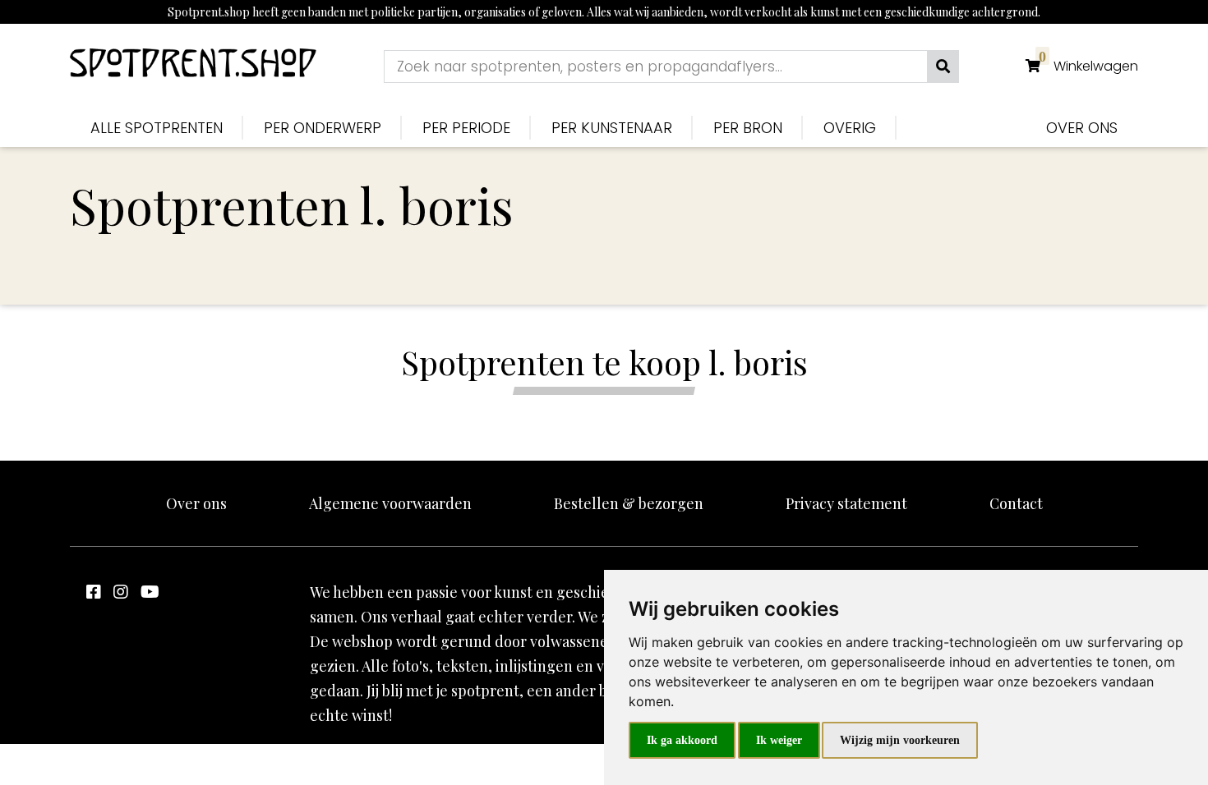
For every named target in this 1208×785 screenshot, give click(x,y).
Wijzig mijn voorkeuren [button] (900, 740)
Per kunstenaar (611, 127)
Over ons (1082, 127)
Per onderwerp (322, 127)
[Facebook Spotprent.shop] (93, 591)
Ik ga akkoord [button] (682, 740)
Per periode (466, 127)
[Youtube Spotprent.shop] (150, 591)
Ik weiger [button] (779, 740)
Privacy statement (846, 503)
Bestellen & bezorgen (628, 503)
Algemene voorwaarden (390, 503)
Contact (1016, 503)
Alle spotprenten (156, 127)
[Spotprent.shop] (193, 66)
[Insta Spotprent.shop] (120, 591)
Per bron (747, 127)
